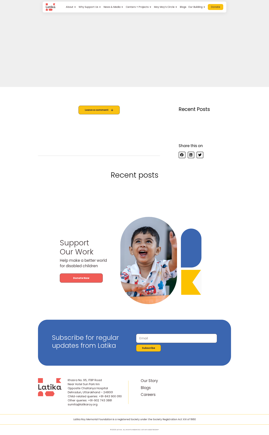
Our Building (195, 7)
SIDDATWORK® (153, 430)
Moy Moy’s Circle (164, 7)
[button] (182, 155)
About (69, 7)
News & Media (112, 7)
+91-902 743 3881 (100, 400)
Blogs (183, 7)
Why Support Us (88, 7)
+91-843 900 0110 (110, 396)
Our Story (149, 380)
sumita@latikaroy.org (82, 404)
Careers (148, 394)
